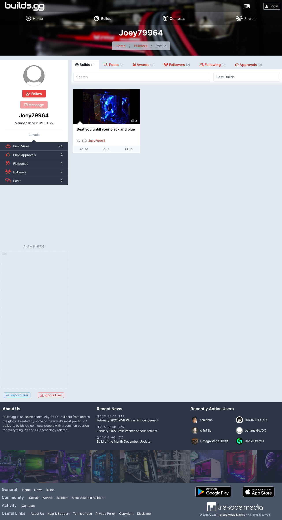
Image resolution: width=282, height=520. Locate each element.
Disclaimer (144, 513)
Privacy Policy (105, 513)
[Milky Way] (174, 466)
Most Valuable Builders (88, 497)
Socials (34, 497)
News (38, 490)
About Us (37, 513)
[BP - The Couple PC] (207, 466)
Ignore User (53, 395)
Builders (140, 46)
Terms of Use (82, 513)
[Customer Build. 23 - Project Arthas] (107, 466)
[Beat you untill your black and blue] (106, 106)
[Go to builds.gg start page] (25, 6)
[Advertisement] (34, 214)
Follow (36, 94)
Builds (50, 490)
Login (274, 6)
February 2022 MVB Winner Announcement (127, 420)
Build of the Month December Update (123, 441)
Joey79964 (34, 115)
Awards (48, 497)
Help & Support (58, 513)
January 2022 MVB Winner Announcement (127, 431)
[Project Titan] (141, 466)
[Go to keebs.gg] (247, 6)
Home (121, 46)
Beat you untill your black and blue (106, 129)
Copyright (126, 513)
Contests (28, 505)
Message (36, 105)
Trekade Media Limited (231, 514)
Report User (19, 395)
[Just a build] (240, 466)
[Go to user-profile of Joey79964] (34, 75)
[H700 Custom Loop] (41, 466)
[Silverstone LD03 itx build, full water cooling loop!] (74, 466)
